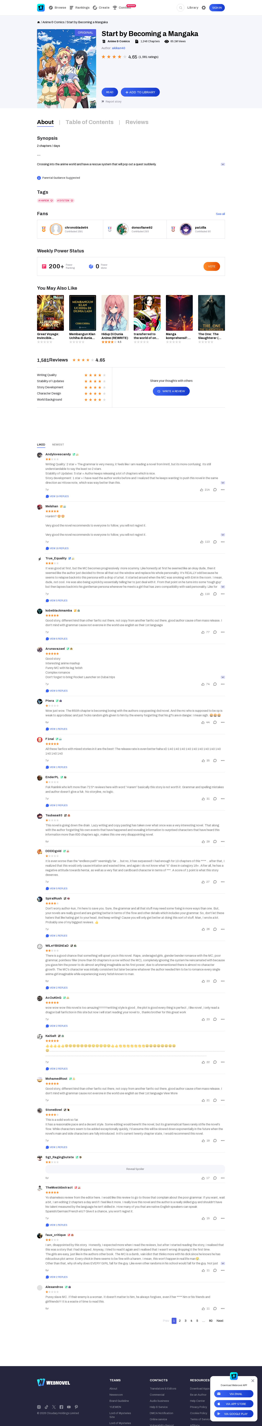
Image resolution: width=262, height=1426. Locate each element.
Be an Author (198, 1394)
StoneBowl (53, 1109)
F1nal (49, 739)
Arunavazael (55, 648)
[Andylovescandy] (39, 455)
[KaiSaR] (39, 1036)
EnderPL (52, 777)
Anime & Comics (53, 22)
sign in (217, 8)
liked (41, 444)
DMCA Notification (161, 1413)
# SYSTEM (63, 200)
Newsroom (116, 1394)
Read (109, 92)
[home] (38, 22)
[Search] (180, 8)
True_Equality (56, 558)
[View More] (223, 482)
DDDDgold (53, 851)
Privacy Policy (198, 1407)
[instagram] (39, 1407)
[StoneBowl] (39, 1110)
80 (211, 1320)
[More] (222, 489)
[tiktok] (46, 1407)
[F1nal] (39, 739)
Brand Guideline (119, 1401)
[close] (252, 1380)
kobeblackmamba (58, 610)
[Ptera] (39, 701)
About (113, 1388)
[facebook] (61, 1407)
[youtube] (69, 1407)
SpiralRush (53, 898)
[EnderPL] (39, 778)
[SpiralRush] (39, 899)
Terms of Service (200, 1419)
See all (220, 214)
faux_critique (55, 1235)
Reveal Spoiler (135, 1169)
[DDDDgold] (39, 852)
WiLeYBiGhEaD (57, 945)
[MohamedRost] (39, 1079)
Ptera (49, 700)
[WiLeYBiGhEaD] (39, 946)
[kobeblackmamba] (39, 611)
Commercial (157, 1394)
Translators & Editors (163, 1388)
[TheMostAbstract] (39, 1188)
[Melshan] (39, 507)
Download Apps (200, 1388)
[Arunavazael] (39, 649)
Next (220, 1320)
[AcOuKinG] (39, 998)
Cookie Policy (198, 1413)
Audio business (159, 1401)
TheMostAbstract (59, 1187)
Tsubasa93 (53, 815)
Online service (158, 1419)
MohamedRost (56, 1078)
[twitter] (54, 1407)
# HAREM (44, 200)
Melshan (51, 506)
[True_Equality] (39, 559)
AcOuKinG (53, 997)
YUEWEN (115, 1407)
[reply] (215, 489)
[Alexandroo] (39, 1287)
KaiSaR (50, 1035)
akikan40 (118, 48)
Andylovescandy (58, 454)
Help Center (197, 1401)
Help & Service (159, 1407)
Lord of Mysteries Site (120, 1415)
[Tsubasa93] (39, 816)
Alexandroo (54, 1287)
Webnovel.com (41, 8)
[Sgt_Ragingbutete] (39, 1158)
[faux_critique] (39, 1235)
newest (58, 444)
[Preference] (204, 8)
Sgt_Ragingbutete (59, 1157)
